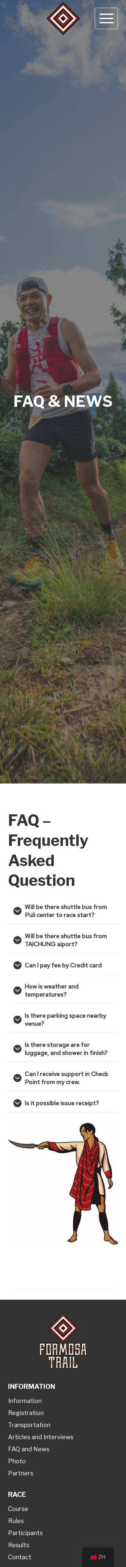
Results (18, 1545)
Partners (20, 1473)
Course (18, 1508)
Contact (19, 1557)
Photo (17, 1461)
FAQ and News (28, 1449)
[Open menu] (106, 18)
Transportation (29, 1424)
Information (25, 1400)
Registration (26, 1412)
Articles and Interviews (40, 1437)
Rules (16, 1520)
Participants (25, 1532)
